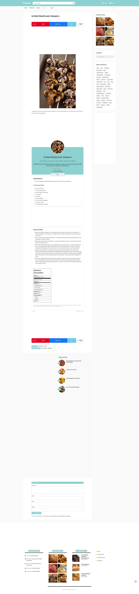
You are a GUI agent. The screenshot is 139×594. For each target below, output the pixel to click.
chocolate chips (105, 77)
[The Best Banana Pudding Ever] (109, 31)
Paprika (98, 98)
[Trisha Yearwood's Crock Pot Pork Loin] (100, 41)
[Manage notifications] (135, 581)
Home (25, 8)
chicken (106, 72)
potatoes (103, 100)
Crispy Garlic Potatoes (71, 369)
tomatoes (103, 105)
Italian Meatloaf (36, 568)
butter (104, 70)
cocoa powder (110, 79)
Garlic (98, 84)
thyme (98, 105)
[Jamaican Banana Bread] (100, 22)
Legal (52, 8)
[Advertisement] (57, 40)
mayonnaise (99, 91)
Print (58, 174)
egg (105, 81)
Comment (33, 485)
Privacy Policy (100, 554)
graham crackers (100, 86)
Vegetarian (49, 348)
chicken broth (107, 75)
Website (33, 507)
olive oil (45, 346)
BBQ (41, 348)
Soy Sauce (99, 102)
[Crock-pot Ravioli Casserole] (109, 41)
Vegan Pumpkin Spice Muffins (73, 378)
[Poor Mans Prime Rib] (100, 31)
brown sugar (99, 70)
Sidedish (44, 8)
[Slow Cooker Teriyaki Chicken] (109, 22)
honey (105, 88)
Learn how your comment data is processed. (60, 516)
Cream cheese (99, 81)
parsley (98, 100)
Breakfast (31, 8)
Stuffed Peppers (34, 555)
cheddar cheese (100, 72)
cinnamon (103, 79)
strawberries (105, 102)
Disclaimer (99, 560)
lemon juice (110, 88)
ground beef (107, 86)
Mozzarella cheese (100, 93)
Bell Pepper (107, 68)
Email (32, 501)
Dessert (38, 8)
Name (32, 496)
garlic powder (103, 84)
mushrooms (40, 346)
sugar (110, 102)
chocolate (99, 77)
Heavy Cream (99, 88)
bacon (98, 68)
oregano (107, 95)
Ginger (109, 84)
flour (112, 81)
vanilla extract (99, 107)
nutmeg (98, 95)
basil (102, 68)
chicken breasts (100, 75)
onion (102, 95)
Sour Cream (109, 100)
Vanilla (108, 105)
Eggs (108, 81)
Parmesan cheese (105, 98)
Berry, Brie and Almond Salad (72, 387)
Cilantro (98, 79)
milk (104, 91)
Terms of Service (101, 557)
